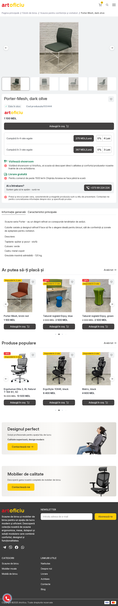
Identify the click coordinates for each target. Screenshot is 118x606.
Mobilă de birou (10, 573)
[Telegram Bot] (4, 547)
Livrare (44, 573)
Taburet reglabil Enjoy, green (98, 316)
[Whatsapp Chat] (22, 547)
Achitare (45, 579)
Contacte (45, 584)
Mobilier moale (9, 568)
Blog (43, 589)
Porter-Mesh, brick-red (16, 316)
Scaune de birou (10, 563)
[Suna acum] (6, 597)
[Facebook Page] (16, 547)
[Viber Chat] (10, 547)
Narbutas (45, 563)
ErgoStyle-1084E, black (55, 389)
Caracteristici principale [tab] (42, 212)
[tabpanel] (59, 239)
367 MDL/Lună (84, 149)
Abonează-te (105, 516)
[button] (6, 48)
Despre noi (46, 568)
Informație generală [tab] (14, 212)
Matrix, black (89, 389)
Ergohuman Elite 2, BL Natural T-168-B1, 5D (20, 390)
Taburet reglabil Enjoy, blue (58, 316)
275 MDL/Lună (84, 138)
